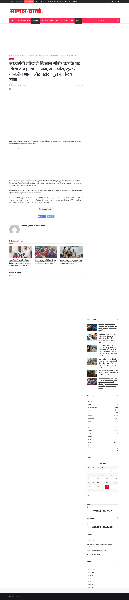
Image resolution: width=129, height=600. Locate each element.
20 (102, 482)
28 (107, 486)
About (89, 567)
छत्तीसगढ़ (78, 20)
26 (98, 486)
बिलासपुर (90, 430)
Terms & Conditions (94, 573)
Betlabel (90, 401)
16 (116, 479)
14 (107, 479)
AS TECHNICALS (14, 596)
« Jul (88, 495)
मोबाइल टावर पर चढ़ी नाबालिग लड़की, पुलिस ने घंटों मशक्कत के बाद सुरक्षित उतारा (108, 372)
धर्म (61, 20)
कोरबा (89, 410)
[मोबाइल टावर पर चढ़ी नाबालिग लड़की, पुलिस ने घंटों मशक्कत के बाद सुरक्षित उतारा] (92, 373)
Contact (90, 576)
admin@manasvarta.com (19, 85)
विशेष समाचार (36, 20)
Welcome (90, 587)
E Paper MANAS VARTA (23, 20)
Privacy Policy (92, 570)
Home (12, 55)
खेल (57, 20)
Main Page (91, 584)
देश (42, 20)
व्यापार (66, 20)
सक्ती (89, 451)
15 (111, 479)
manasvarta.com (46, 209)
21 (107, 482)
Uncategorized (92, 407)
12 (98, 479)
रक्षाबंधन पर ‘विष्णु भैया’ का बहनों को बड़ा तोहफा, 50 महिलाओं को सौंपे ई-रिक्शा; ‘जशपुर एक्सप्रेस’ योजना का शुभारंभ (106, 338)
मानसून (89, 433)
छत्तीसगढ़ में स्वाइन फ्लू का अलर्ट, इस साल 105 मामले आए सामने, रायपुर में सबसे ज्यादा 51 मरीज (56, 1)
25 (93, 486)
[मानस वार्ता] (26, 10)
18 (93, 482)
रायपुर (89, 442)
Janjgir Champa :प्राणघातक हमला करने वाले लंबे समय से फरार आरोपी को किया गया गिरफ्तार (71, 262)
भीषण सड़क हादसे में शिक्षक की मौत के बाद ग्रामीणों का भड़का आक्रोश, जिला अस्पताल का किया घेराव (45, 262)
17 (89, 482)
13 (102, 479)
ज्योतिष (71, 20)
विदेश (46, 20)
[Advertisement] (64, 38)
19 (98, 482)
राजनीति (52, 20)
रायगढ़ (89, 439)
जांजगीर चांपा (91, 419)
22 (111, 482)
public (89, 404)
